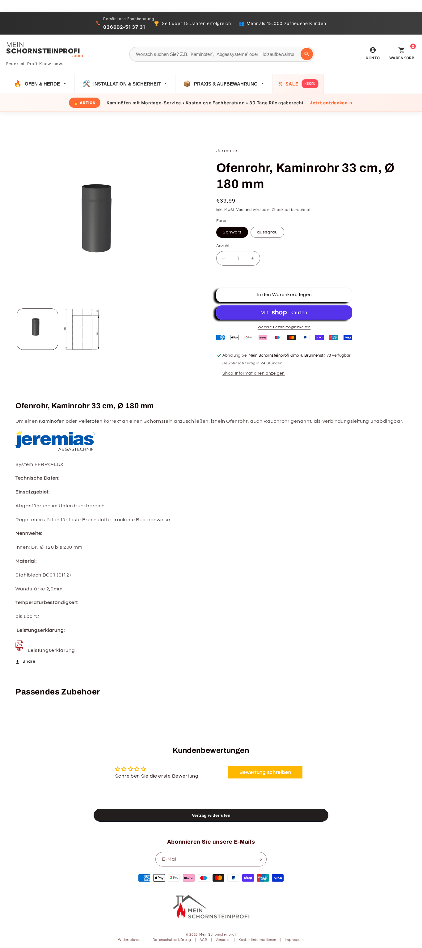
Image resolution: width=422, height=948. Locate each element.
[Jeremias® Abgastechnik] (55, 450)
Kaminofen (52, 421)
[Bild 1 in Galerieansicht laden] (37, 329)
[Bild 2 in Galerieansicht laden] (81, 329)
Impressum (294, 940)
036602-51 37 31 (124, 27)
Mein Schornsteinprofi (217, 934)
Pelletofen (90, 421)
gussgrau (267, 232)
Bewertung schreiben (265, 772)
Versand (244, 210)
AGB (203, 940)
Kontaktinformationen (257, 940)
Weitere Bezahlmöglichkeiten (284, 327)
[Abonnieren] (259, 859)
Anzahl (222, 246)
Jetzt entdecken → (331, 102)
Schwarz (232, 232)
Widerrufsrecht (131, 940)
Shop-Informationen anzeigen (253, 373)
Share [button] (29, 661)
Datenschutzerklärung (172, 940)
